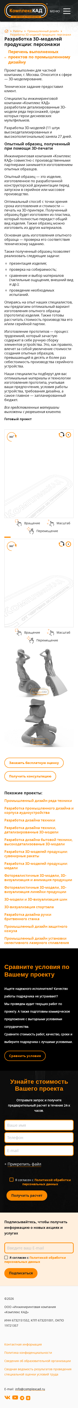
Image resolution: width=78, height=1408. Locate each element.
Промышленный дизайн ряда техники (38, 800)
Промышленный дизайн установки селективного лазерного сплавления (36, 940)
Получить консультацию (30, 776)
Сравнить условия (25, 1056)
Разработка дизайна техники (29, 820)
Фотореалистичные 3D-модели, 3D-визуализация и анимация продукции (38, 877)
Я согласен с (43, 1182)
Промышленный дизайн (43, 31)
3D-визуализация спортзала (29, 907)
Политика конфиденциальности (28, 1353)
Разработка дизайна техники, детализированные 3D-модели (31, 829)
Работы (18, 31)
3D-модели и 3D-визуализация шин (35, 899)
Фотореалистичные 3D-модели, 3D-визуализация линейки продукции (35, 889)
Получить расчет (26, 1195)
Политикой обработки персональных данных (46, 1182)
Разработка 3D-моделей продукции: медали (36, 865)
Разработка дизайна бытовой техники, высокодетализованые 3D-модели (38, 841)
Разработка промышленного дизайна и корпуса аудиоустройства (39, 810)
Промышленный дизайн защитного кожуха (35, 928)
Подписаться (21, 1273)
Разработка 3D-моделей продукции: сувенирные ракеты (36, 853)
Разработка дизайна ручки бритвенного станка (27, 916)
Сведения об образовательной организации (37, 1361)
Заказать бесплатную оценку (34, 763)
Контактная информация (23, 1344)
